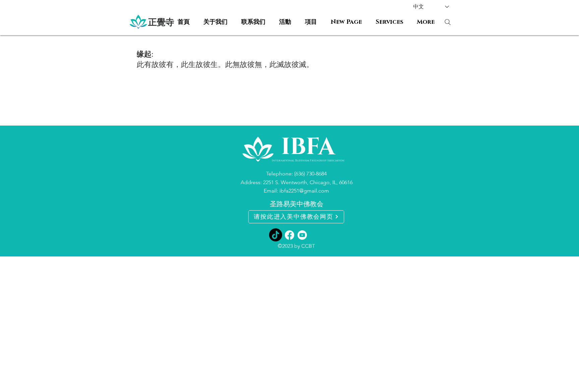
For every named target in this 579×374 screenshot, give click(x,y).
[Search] (447, 22)
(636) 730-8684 (310, 173)
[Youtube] (302, 235)
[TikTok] (275, 234)
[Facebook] (289, 235)
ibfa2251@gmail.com (304, 191)
